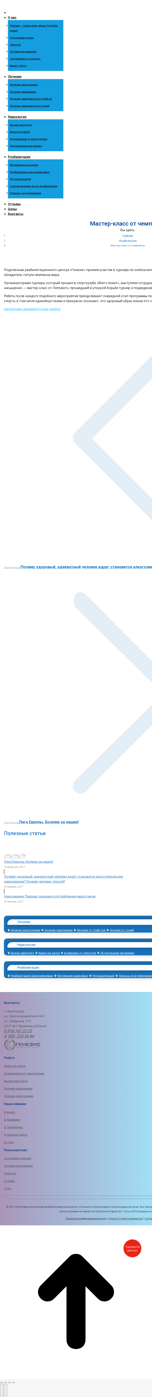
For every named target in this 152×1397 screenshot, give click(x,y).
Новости (10, 1173)
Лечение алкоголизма (25, 930)
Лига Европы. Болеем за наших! (28, 861)
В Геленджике (13, 1127)
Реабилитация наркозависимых (32, 976)
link (58, 309)
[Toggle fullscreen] (9, 1382)
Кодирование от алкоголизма (24, 1073)
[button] (32, 6)
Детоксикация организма (117, 953)
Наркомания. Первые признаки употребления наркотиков (50, 896)
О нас (7, 1188)
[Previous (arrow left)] (1, 1390)
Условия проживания (18, 1166)
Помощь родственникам (135, 976)
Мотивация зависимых (72, 976)
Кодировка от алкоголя (80, 953)
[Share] (5, 1382)
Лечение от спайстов (91, 930)
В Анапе (10, 1112)
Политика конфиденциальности (86, 1218)
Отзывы (9, 1181)
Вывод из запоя (49, 953)
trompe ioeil (46, 309)
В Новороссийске (16, 1135)
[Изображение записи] (15, 856)
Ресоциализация (103, 976)
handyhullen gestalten (20, 309)
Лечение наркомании (58, 930)
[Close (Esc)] (1, 1382)
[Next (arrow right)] (5, 1390)
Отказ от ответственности (125, 1218)
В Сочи (8, 1142)
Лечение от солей (122, 930)
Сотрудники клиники (17, 1158)
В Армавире (12, 1119)
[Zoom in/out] (13, 1382)
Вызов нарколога (22, 953)
